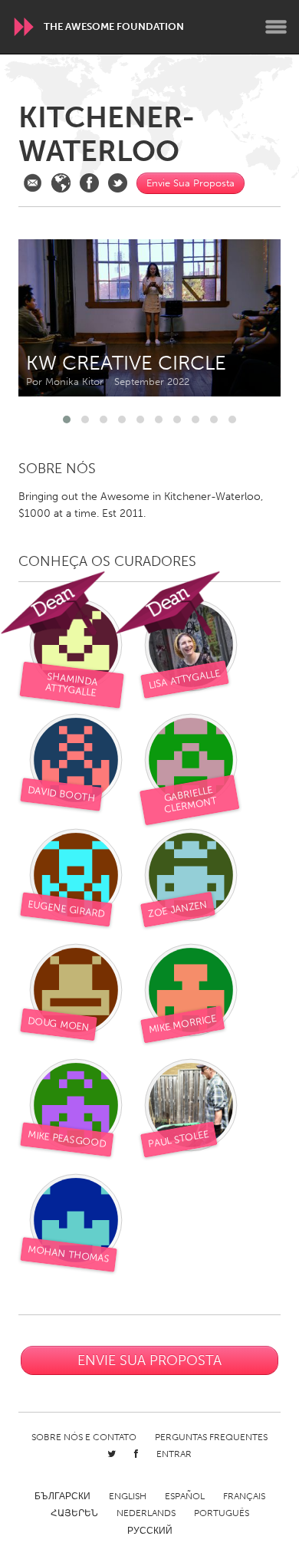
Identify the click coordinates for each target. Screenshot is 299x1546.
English (127, 1496)
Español (185, 1496)
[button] (67, 419)
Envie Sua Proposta (190, 183)
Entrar (174, 1454)
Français (244, 1496)
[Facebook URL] (89, 182)
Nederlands (146, 1513)
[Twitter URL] (117, 182)
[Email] (32, 182)
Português (221, 1513)
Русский (149, 1530)
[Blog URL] (61, 182)
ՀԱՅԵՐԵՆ (74, 1513)
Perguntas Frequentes (211, 1437)
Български (62, 1496)
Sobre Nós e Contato (83, 1437)
